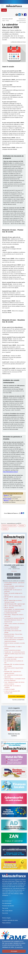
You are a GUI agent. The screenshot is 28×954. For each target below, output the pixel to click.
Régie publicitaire (6, 922)
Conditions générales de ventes (10, 920)
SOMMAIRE (10, 574)
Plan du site (5, 908)
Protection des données (8, 905)
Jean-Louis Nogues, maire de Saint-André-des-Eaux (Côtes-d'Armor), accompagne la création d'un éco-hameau (13, 639)
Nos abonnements (6, 903)
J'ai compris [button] (14, 951)
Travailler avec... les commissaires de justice (14, 652)
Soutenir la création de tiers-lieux (11, 627)
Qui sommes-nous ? (7, 901)
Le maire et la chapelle (9, 689)
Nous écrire (5, 913)
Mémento (6, 500)
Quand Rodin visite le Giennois (11, 628)
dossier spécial (7, 498)
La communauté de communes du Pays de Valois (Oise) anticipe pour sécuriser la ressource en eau (14, 620)
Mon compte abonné (7, 910)
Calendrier (21, 525)
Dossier (6, 495)
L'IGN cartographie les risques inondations (13, 657)
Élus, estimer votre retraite (10, 659)
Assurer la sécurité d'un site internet (12, 650)
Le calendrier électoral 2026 (10, 612)
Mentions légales (6, 918)
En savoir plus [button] (19, 947)
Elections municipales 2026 (9, 525)
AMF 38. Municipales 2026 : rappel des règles (14, 604)
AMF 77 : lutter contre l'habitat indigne (12, 605)
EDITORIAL (17, 574)
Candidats (4, 528)
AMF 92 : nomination (9, 607)
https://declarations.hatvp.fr (10, 471)
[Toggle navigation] (2, 6)
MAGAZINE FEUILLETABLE (14, 577)
